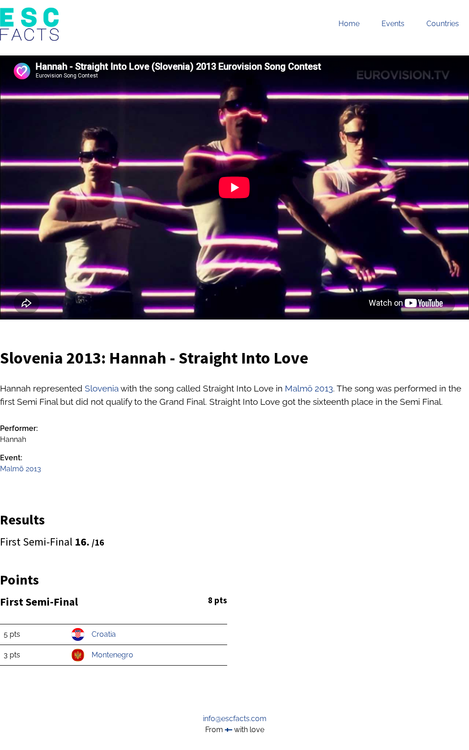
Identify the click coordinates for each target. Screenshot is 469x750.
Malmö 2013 (309, 388)
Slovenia (102, 388)
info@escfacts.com (235, 718)
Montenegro (112, 655)
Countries (442, 23)
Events (393, 23)
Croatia (104, 634)
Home (349, 23)
